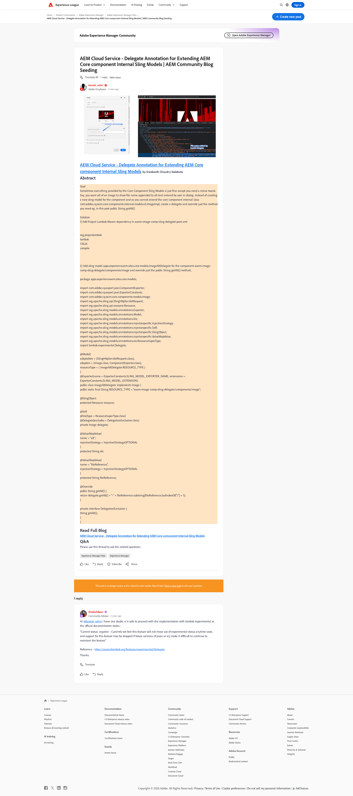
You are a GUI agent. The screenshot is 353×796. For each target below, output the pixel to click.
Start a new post (173, 585)
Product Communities (65, 15)
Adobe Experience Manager (91, 15)
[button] (288, 16)
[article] (147, 643)
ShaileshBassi (95, 611)
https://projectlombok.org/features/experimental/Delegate (130, 649)
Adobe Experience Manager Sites (122, 15)
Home (49, 15)
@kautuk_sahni (92, 621)
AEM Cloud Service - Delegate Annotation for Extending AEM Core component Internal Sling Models (142, 536)
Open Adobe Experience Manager (251, 35)
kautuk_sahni (95, 85)
